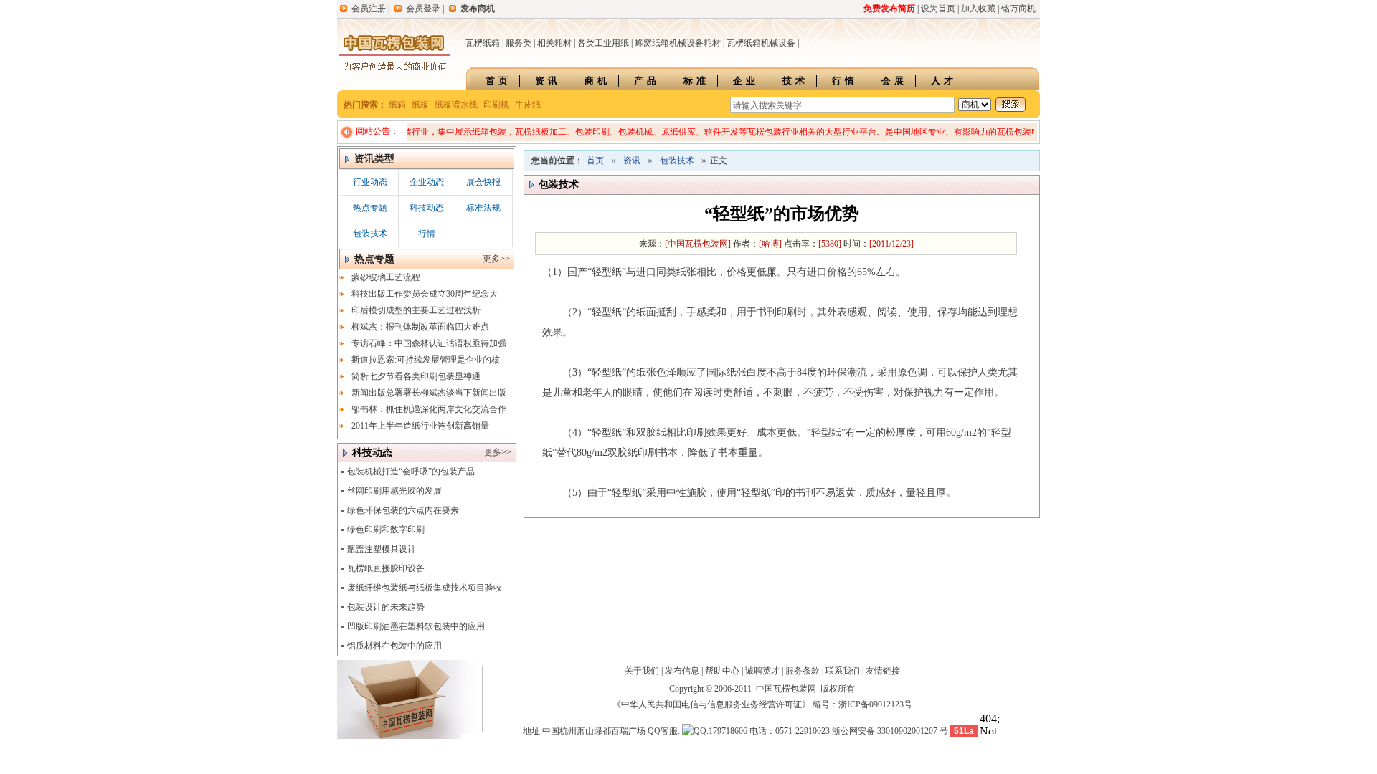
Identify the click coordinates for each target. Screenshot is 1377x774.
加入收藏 (978, 9)
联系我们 (842, 671)
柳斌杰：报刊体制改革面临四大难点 (420, 327)
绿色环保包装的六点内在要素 (403, 510)
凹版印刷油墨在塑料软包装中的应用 (416, 626)
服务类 (518, 43)
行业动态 (370, 182)
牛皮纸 (528, 105)
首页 (498, 80)
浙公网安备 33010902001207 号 (890, 731)
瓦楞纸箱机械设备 (761, 43)
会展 (894, 80)
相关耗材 (554, 43)
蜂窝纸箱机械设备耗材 (678, 43)
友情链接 (883, 671)
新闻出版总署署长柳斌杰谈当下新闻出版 (428, 393)
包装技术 (370, 234)
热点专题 (370, 208)
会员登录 (423, 9)
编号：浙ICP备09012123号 (862, 704)
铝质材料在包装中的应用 (394, 646)
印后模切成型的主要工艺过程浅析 (416, 310)
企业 (746, 80)
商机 (597, 80)
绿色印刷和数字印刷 (386, 530)
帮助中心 (722, 671)
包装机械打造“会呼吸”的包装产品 (411, 472)
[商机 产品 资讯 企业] (974, 105)
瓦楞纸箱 (482, 43)
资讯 (548, 80)
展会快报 (483, 182)
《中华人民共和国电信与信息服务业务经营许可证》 (711, 704)
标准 (696, 80)
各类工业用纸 (603, 43)
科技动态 (427, 208)
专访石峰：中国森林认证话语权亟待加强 (428, 343)
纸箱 (397, 105)
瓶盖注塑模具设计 (381, 549)
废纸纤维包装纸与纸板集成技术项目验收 (424, 588)
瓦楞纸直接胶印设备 (386, 568)
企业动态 (427, 182)
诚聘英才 (762, 671)
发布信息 (682, 671)
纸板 (420, 105)
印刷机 (496, 105)
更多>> (496, 259)
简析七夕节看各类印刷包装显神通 (416, 376)
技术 (795, 80)
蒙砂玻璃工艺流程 (385, 277)
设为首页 (938, 9)
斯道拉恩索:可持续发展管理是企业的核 (425, 360)
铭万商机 (1018, 9)
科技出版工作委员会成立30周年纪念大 (424, 294)
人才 (944, 80)
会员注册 (368, 9)
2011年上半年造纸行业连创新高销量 (420, 426)
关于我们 (642, 671)
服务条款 (802, 671)
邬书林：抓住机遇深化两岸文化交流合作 (428, 409)
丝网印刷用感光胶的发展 (394, 491)
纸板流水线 (456, 105)
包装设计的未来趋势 (386, 607)
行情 (845, 80)
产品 (647, 80)
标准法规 (483, 208)
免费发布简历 (889, 9)
